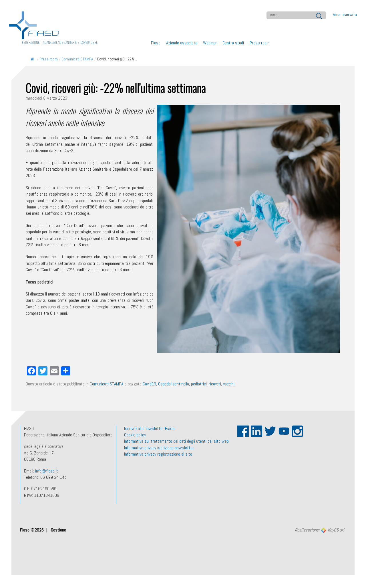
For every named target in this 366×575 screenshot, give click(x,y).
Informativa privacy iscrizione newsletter (159, 448)
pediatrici (199, 384)
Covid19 (149, 384)
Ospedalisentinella (173, 384)
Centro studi (233, 43)
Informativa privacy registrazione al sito (158, 454)
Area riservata (345, 14)
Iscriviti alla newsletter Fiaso (149, 429)
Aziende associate (181, 43)
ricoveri (215, 384)
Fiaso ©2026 (32, 530)
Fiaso (155, 43)
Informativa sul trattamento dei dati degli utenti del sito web (176, 441)
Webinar (210, 43)
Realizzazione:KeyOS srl (319, 530)
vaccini (228, 384)
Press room (260, 43)
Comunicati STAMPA (77, 59)
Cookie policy (135, 435)
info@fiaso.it (46, 471)
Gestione (58, 530)
